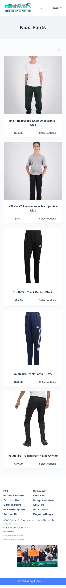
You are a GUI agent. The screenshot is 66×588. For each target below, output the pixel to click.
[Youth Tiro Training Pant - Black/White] (33, 420)
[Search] (42, 8)
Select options (47, 132)
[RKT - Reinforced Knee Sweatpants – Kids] (33, 85)
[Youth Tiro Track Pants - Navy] (33, 338)
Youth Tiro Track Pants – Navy (32, 374)
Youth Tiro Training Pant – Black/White (33, 455)
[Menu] (48, 8)
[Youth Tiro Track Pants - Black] (33, 257)
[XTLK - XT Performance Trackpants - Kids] (33, 171)
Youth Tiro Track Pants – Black (33, 292)
